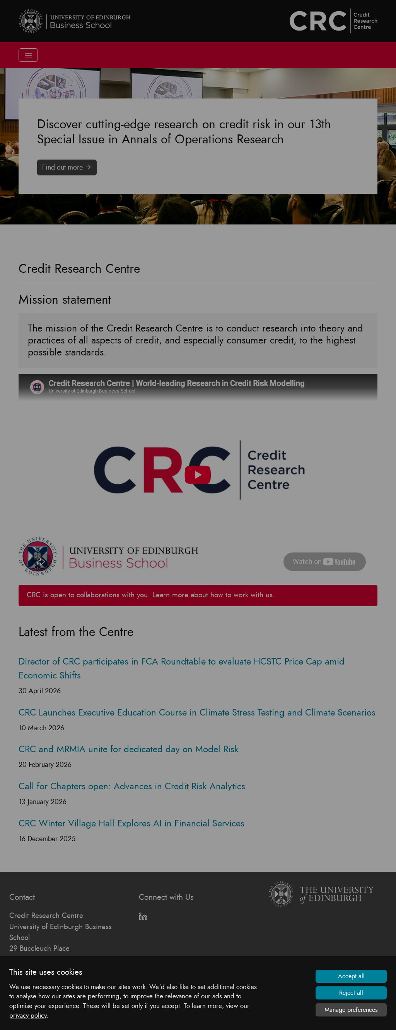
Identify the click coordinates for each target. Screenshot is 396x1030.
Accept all (351, 976)
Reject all (351, 993)
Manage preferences (351, 1010)
